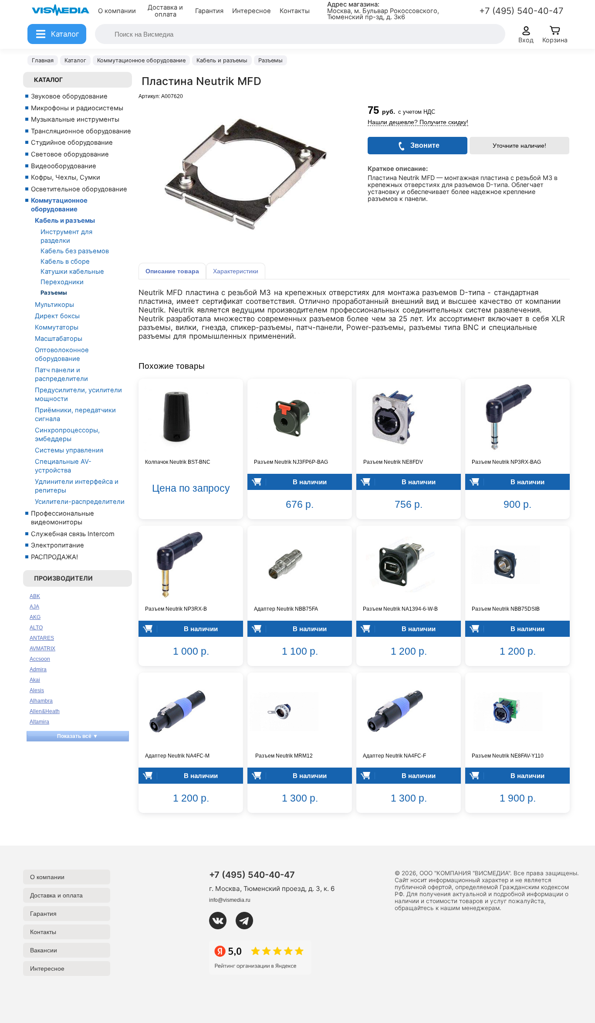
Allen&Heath (45, 711)
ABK (35, 596)
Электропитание (57, 545)
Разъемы (54, 292)
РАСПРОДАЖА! (54, 557)
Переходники (62, 282)
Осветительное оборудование (79, 189)
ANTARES (42, 638)
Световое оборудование (70, 154)
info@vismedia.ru (229, 900)
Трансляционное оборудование (81, 131)
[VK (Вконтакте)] (221, 920)
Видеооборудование (63, 166)
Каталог (48, 79)
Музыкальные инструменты (75, 119)
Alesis (37, 690)
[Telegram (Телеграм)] (248, 920)
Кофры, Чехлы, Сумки (65, 177)
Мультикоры (54, 305)
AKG (35, 617)
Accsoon (40, 659)
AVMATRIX (42, 649)
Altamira (39, 722)
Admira (38, 669)
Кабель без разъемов (75, 251)
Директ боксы (57, 316)
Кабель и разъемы (65, 220)
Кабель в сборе (65, 261)
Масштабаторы (58, 339)
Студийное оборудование (72, 142)
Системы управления (69, 450)
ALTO (36, 628)
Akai (35, 680)
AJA (34, 607)
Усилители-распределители (80, 502)
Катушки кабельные (72, 271)
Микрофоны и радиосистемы (77, 108)
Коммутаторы (56, 327)
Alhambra (41, 701)
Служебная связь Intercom (73, 534)
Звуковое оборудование (69, 96)
